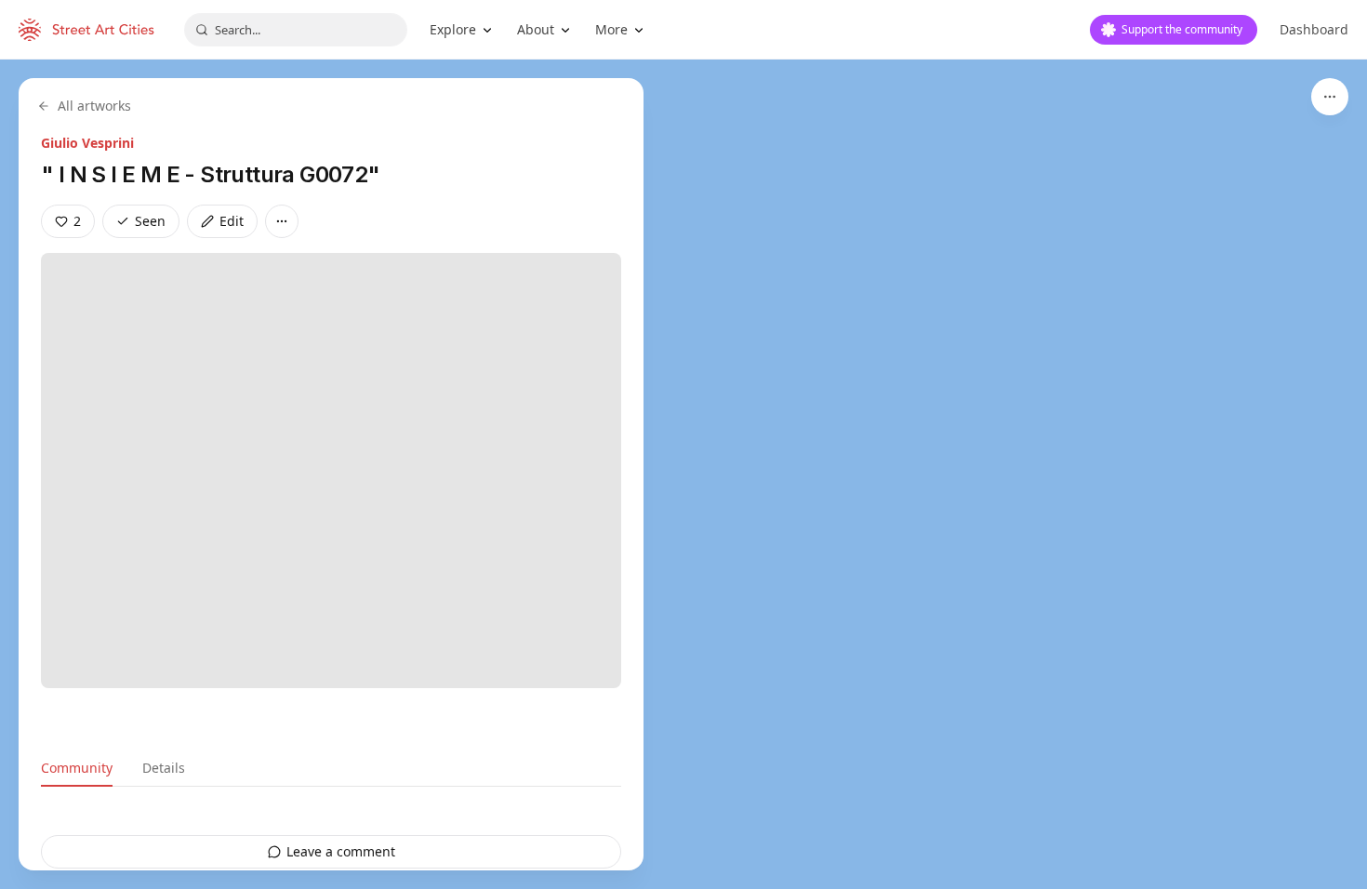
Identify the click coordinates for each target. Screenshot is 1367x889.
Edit (231, 221)
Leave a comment (340, 851)
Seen (150, 221)
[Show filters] (1329, 96)
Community (77, 767)
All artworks (94, 105)
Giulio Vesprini (87, 143)
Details (163, 767)
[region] (683, 474)
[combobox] (295, 29)
